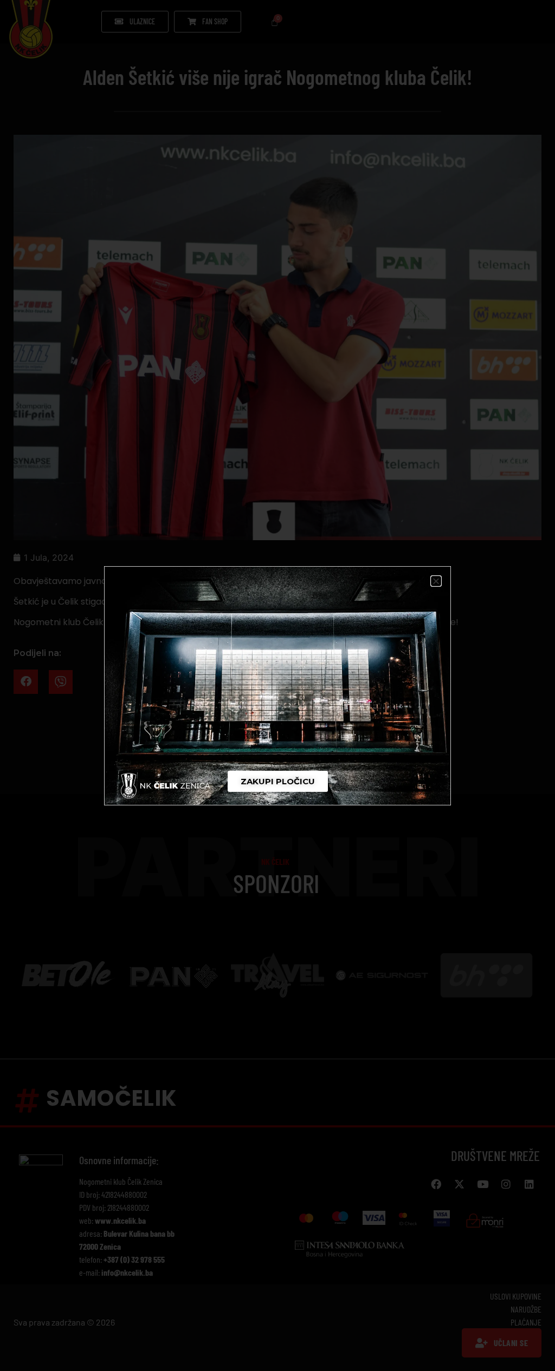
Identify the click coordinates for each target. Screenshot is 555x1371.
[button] (436, 581)
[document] (277, 685)
